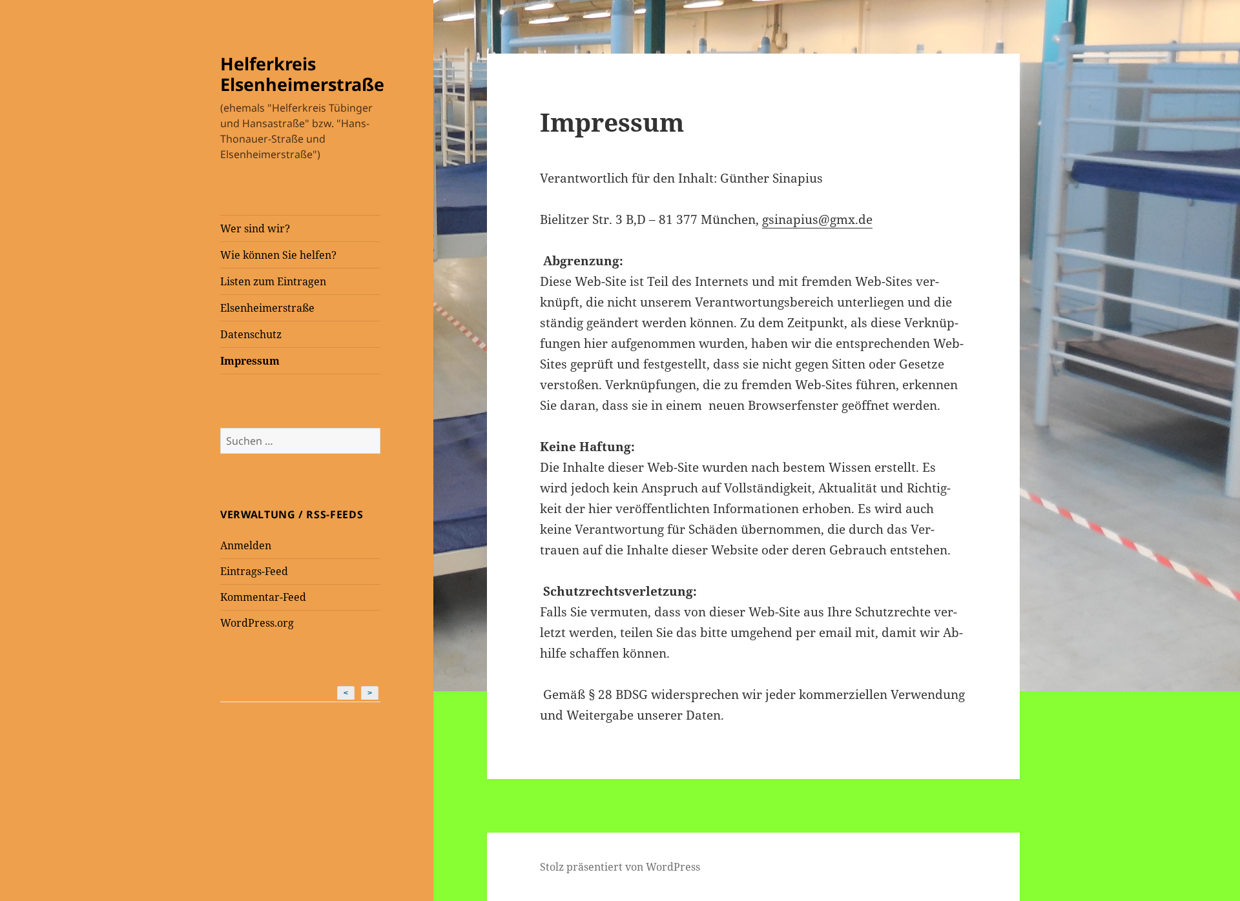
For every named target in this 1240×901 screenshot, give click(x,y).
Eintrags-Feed (254, 571)
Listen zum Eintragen (273, 281)
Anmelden (245, 545)
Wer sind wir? (255, 228)
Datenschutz (251, 334)
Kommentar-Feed (263, 597)
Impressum (250, 361)
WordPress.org (257, 623)
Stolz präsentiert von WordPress (620, 867)
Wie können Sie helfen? (278, 255)
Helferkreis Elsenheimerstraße (302, 74)
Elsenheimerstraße (267, 308)
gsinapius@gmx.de (817, 219)
